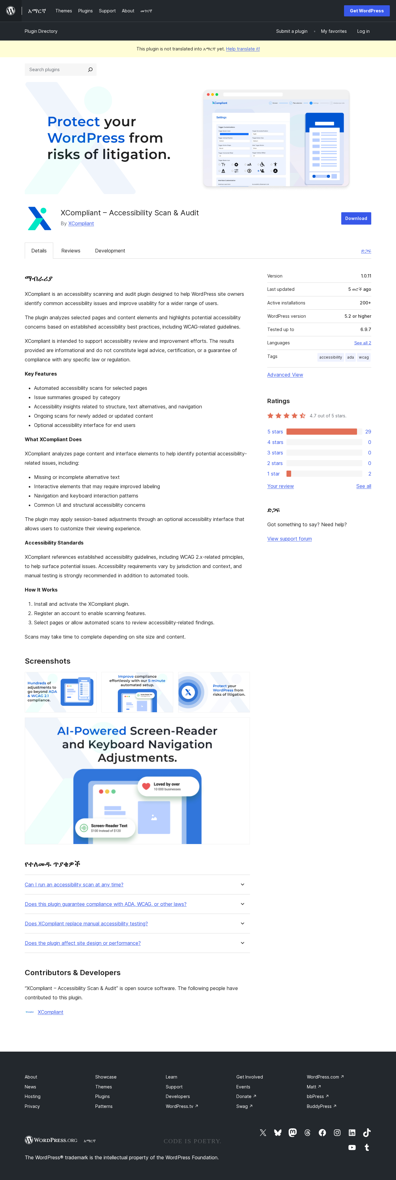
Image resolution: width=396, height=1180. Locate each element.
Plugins (102, 1096)
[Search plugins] (90, 69)
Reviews (70, 251)
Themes (103, 1086)
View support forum (289, 539)
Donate (246, 1096)
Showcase (106, 1076)
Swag (244, 1106)
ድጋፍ (366, 251)
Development (110, 251)
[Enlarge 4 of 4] (242, 726)
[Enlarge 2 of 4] (165, 680)
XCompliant (81, 223)
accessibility (330, 357)
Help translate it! (243, 48)
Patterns (104, 1106)
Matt (314, 1086)
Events (243, 1086)
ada (350, 357)
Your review (280, 486)
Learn (171, 1076)
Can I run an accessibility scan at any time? (74, 885)
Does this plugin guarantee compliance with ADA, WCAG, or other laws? (106, 904)
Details (39, 251)
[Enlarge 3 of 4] (242, 680)
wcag (364, 357)
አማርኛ (90, 1140)
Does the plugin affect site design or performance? (83, 943)
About (31, 1076)
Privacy (32, 1106)
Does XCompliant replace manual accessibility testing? (86, 924)
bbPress (318, 1096)
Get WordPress (367, 10)
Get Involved (249, 1076)
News (30, 1086)
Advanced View (285, 375)
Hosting (33, 1096)
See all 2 (362, 342)
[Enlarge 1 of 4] (88, 680)
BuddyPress (322, 1106)
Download (356, 218)
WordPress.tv (182, 1106)
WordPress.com (325, 1076)
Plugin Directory (41, 31)
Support (174, 1086)
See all (363, 486)
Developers (178, 1096)
